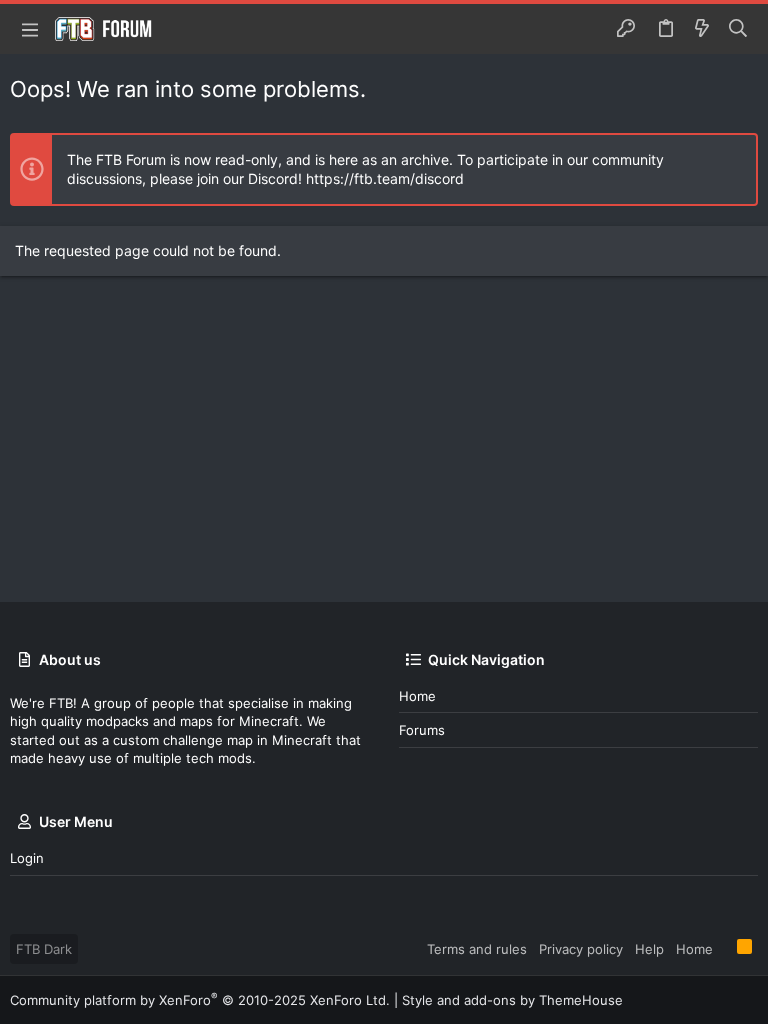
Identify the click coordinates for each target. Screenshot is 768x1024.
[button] (30, 29)
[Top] (725, 948)
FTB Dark (44, 949)
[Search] (738, 29)
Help (649, 949)
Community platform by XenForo (200, 1000)
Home (417, 696)
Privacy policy (581, 949)
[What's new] (702, 29)
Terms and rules (477, 949)
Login (27, 858)
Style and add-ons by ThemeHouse (512, 1000)
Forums (422, 730)
